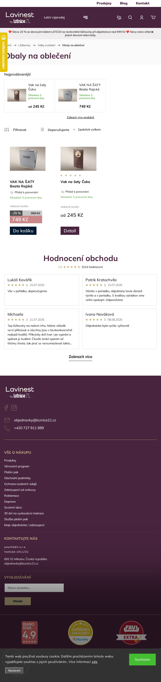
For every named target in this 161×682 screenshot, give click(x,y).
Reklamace (11, 496)
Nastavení (14, 670)
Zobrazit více (80, 356)
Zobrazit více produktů (80, 117)
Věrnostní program (16, 466)
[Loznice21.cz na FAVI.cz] (131, 633)
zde (94, 662)
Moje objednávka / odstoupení (24, 525)
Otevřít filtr (15, 129)
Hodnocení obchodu (80, 258)
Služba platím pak (16, 519)
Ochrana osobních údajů (20, 484)
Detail (70, 230)
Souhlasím (142, 659)
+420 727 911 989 (29, 428)
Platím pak (11, 472)
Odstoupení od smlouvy (20, 490)
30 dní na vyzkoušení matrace (24, 513)
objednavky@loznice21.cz (35, 420)
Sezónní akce (13, 507)
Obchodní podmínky (17, 478)
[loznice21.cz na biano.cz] (29, 633)
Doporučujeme (58, 130)
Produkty (10, 460)
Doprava (10, 501)
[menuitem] (104, 3)
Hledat (17, 601)
